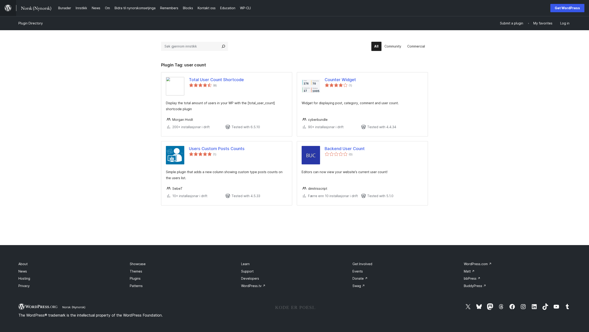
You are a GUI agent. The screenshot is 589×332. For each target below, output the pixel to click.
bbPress (472, 278)
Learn (245, 264)
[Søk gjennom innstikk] (223, 46)
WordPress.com (478, 264)
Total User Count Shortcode (216, 79)
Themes (136, 271)
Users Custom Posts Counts (217, 148)
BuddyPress (475, 286)
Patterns (136, 286)
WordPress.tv (253, 286)
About (23, 264)
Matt (469, 271)
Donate (360, 278)
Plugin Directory (30, 23)
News (22, 271)
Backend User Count (345, 148)
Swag (358, 286)
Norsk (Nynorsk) (73, 307)
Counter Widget (340, 79)
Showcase (138, 264)
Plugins (135, 278)
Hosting (24, 278)
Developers (250, 278)
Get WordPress (567, 8)
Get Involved (362, 264)
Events (357, 271)
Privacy (24, 286)
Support (247, 271)
